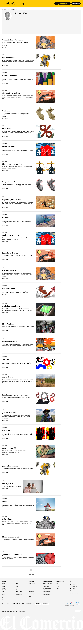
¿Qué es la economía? (10, 465)
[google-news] (23, 603)
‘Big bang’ (6, 359)
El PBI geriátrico (8, 483)
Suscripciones (32, 583)
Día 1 (30, 596)
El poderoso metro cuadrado (12, 164)
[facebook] (8, 603)
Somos (3, 594)
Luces (17, 586)
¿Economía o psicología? (11, 93)
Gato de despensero (9, 270)
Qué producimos (8, 57)
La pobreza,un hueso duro (11, 199)
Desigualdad (7, 430)
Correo (58, 586)
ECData (3, 586)
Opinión (3, 591)
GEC (57, 583)
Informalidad (7, 519)
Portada (3, 583)
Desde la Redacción (33, 593)
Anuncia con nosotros (47, 588)
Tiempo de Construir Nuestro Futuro (9, 392)
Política (3, 588)
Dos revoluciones (8, 288)
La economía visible (9, 448)
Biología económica (9, 75)
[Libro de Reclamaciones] (78, 604)
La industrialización (9, 341)
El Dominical (18, 589)
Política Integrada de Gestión (47, 592)
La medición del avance (10, 253)
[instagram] (14, 603)
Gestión (58, 585)
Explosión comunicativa (11, 306)
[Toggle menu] (3, 3)
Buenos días (31, 591)
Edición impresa (19, 594)
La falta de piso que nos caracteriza (15, 394)
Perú (17, 583)
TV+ (16, 588)
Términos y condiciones (47, 583)
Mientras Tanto (32, 597)
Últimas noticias (5, 585)
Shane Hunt (6, 128)
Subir (77, 610)
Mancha (5, 501)
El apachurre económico (11, 536)
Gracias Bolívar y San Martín (12, 39)
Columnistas (4, 37)
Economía (4, 589)
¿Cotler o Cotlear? (9, 412)
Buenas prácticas (46, 586)
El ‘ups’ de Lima (8, 324)
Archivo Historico (19, 591)
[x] (11, 603)
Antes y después (8, 377)
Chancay (5, 217)
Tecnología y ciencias (20, 585)
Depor (58, 589)
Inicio (30, 574)
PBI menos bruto (8, 146)
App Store (38, 603)
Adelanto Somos (32, 594)
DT (2, 592)
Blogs (17, 592)
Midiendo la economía (10, 235)
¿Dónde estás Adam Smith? (12, 554)
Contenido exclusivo (6, 596)
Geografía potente (9, 181)
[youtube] (17, 603)
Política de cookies (46, 594)
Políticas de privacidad (47, 589)
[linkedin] (20, 603)
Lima (3, 599)
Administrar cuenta (33, 585)
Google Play (45, 603)
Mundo (3, 597)
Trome (58, 588)
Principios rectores (46, 585)
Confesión (6, 110)
